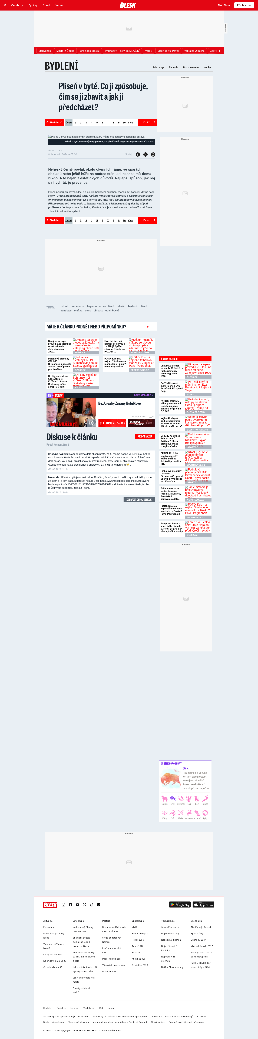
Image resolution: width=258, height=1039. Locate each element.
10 (124, 122)
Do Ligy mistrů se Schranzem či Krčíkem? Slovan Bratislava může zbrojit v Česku (58, 381)
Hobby (207, 67)
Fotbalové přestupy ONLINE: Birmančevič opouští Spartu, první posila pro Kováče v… (59, 364)
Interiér (121, 306)
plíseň (143, 306)
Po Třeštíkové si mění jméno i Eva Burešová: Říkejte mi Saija (172, 387)
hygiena (92, 306)
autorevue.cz (195, 500)
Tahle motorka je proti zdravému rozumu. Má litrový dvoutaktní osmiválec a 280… (171, 493)
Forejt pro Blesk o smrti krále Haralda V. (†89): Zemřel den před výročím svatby (172, 527)
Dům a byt (158, 67)
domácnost (77, 306)
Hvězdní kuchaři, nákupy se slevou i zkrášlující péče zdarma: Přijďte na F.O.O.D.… (114, 346)
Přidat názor (145, 436)
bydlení (132, 306)
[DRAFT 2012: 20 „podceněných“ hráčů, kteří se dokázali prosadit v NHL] (198, 458)
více (130, 122)
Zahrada (173, 67)
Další (146, 122)
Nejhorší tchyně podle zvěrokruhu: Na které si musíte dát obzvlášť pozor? (172, 422)
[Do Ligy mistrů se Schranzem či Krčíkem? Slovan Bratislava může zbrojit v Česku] (86, 381)
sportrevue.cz (140, 370)
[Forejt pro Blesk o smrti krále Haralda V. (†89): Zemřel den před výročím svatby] (198, 529)
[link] (63, 905)
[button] (180, 905)
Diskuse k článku (72, 436)
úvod (68, 122)
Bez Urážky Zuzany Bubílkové (119, 403)
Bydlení (61, 65)
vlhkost (98, 310)
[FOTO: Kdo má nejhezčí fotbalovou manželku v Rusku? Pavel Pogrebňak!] (142, 364)
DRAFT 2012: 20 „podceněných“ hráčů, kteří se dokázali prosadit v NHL (171, 458)
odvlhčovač (112, 310)
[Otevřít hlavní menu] (5, 5)
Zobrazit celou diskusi (139, 499)
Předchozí (55, 122)
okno (88, 310)
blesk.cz (80, 352)
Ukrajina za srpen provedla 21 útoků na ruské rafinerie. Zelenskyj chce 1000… (59, 346)
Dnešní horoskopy (171, 763)
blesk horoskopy (197, 430)
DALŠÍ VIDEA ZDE (142, 395)
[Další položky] (219, 51)
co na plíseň (106, 306)
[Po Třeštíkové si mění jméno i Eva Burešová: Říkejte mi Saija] (198, 388)
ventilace (66, 310)
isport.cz (80, 370)
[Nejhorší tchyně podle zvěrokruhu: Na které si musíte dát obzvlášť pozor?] (198, 423)
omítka (78, 310)
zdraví (64, 306)
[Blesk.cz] (128, 5)
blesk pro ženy (140, 352)
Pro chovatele (191, 67)
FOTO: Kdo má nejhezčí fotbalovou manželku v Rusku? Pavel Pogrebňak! (115, 362)
